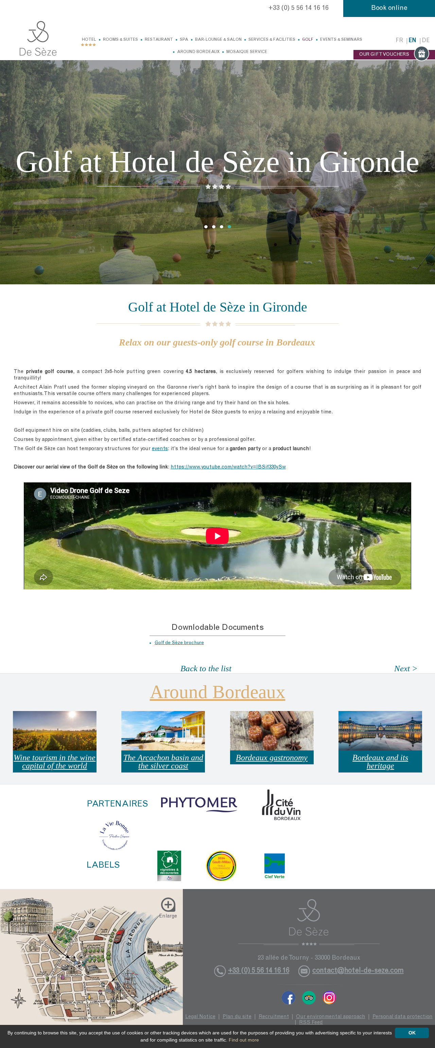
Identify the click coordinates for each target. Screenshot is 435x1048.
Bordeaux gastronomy (272, 757)
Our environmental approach (330, 1016)
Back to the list (205, 668)
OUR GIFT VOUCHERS (384, 54)
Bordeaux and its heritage (380, 761)
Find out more (244, 1040)
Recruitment (274, 1016)
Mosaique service (246, 52)
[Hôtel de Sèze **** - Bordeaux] (309, 922)
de (426, 41)
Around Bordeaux (198, 52)
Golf (307, 40)
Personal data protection (402, 1016)
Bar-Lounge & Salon (218, 40)
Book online (389, 8)
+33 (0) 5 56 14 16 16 (298, 8)
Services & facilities (271, 40)
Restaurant (159, 40)
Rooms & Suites (120, 40)
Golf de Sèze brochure (179, 643)
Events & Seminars (341, 40)
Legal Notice (200, 1016)
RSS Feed (311, 1022)
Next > (406, 668)
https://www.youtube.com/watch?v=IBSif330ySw (228, 467)
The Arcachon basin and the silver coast (163, 761)
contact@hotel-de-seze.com (358, 971)
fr (399, 41)
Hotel (89, 40)
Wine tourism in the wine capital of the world (54, 761)
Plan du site (237, 1016)
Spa (184, 40)
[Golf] (38, 38)
